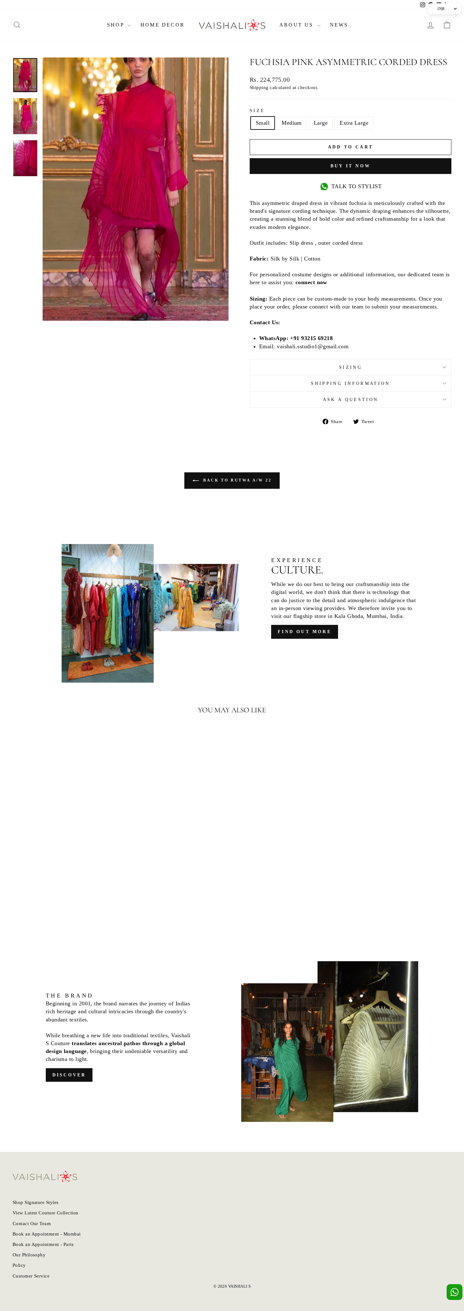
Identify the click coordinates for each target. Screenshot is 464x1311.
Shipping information (350, 383)
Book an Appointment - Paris (43, 1244)
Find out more (304, 631)
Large (321, 123)
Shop (116, 24)
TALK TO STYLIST (356, 186)
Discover (69, 1075)
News (339, 24)
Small (263, 123)
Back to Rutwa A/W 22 (236, 480)
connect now (311, 282)
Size (257, 110)
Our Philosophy (29, 1254)
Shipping (259, 87)
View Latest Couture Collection (46, 1212)
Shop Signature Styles (35, 1202)
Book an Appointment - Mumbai (47, 1233)
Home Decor (162, 24)
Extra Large (354, 123)
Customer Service (31, 1275)
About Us (297, 24)
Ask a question (350, 399)
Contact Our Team (32, 1223)
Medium (292, 123)
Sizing (350, 367)
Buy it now (350, 166)
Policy (19, 1265)
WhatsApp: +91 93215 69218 (296, 338)
